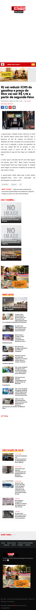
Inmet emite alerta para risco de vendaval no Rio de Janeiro (15, 307)
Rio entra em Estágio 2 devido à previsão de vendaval (21, 349)
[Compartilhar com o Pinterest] (10, 107)
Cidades (20, 545)
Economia (5, 184)
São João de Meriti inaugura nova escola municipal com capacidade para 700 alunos (21, 370)
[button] (2, 64)
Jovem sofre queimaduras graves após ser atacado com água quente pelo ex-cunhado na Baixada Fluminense (14, 318)
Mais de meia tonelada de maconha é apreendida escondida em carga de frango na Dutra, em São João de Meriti (18, 191)
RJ (20, 184)
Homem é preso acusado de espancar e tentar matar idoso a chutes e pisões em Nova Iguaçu (14, 359)
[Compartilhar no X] (6, 107)
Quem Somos (11, 543)
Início (3, 543)
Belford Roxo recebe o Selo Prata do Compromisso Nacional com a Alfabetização (13, 339)
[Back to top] (31, 605)
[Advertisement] (18, 43)
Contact (27, 545)
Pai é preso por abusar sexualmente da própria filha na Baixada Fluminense (14, 381)
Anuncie (6, 545)
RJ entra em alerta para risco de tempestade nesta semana (20, 328)
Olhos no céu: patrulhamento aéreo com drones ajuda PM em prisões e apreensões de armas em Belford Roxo (14, 403)
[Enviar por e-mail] (14, 107)
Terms (14, 545)
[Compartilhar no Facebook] (2, 107)
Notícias (14, 184)
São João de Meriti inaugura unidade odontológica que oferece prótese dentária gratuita (21, 392)
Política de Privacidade (25, 543)
